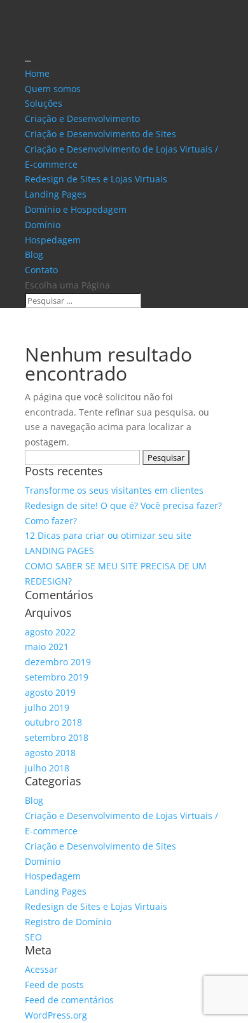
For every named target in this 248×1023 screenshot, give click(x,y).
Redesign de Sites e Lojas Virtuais (96, 179)
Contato (41, 270)
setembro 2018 (56, 737)
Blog (34, 254)
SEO (33, 937)
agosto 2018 (50, 753)
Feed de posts (54, 985)
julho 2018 (47, 768)
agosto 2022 (50, 632)
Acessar (41, 969)
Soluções (43, 103)
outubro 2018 (53, 722)
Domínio (42, 225)
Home (37, 73)
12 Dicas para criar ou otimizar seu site (108, 535)
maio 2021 (47, 646)
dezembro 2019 (58, 662)
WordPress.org (56, 1015)
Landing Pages (55, 194)
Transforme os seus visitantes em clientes (114, 490)
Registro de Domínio (68, 922)
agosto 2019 (50, 692)
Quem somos (53, 89)
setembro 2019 (56, 677)
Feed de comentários (69, 1000)
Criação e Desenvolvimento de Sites (100, 134)
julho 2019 (47, 707)
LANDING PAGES (59, 551)
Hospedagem (53, 240)
